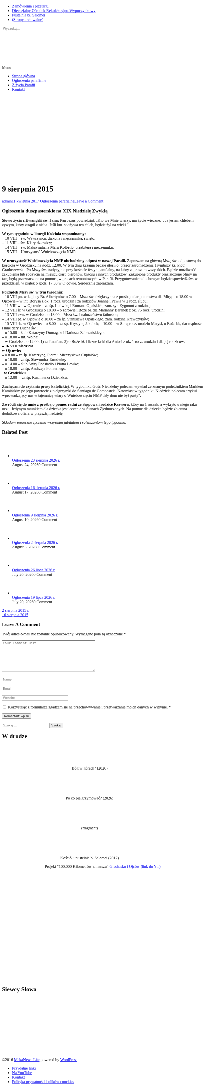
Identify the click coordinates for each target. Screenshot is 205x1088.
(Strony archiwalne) (27, 19)
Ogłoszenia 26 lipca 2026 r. (33, 570)
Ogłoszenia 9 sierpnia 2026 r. (35, 515)
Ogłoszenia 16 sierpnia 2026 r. (36, 488)
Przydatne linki (24, 1068)
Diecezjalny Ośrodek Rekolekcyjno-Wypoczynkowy (54, 10)
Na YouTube (22, 1073)
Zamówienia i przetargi (30, 6)
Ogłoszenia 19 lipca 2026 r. (33, 597)
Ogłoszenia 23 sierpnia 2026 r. (36, 460)
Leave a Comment (88, 201)
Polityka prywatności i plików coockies (43, 1082)
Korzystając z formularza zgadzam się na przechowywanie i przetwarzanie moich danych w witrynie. (89, 707)
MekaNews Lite (27, 1060)
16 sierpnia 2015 (15, 615)
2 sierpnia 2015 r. (15, 610)
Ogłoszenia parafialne (29, 80)
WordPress (68, 1060)
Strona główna (23, 76)
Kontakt (18, 89)
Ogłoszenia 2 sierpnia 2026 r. (35, 542)
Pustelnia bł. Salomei (28, 15)
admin (7, 201)
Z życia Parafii (23, 85)
